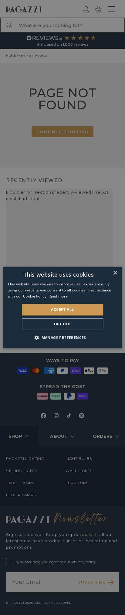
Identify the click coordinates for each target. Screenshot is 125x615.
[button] (62, 338)
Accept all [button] (62, 309)
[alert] (62, 307)
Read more (58, 296)
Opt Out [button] (62, 324)
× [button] (115, 273)
